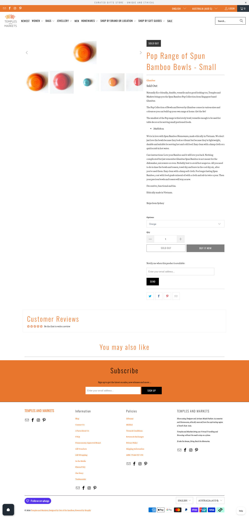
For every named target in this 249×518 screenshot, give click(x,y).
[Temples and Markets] (10, 21)
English (176, 8)
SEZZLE (129, 424)
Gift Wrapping (81, 455)
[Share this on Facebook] (158, 296)
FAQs (77, 436)
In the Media (80, 461)
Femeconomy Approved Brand (88, 442)
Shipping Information (135, 448)
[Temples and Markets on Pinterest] (20, 8)
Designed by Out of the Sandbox (61, 510)
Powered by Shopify (83, 510)
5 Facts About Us (82, 430)
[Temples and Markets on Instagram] (15, 8)
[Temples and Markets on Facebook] (9, 8)
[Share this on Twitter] (150, 296)
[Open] (8, 509)
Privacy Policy (132, 442)
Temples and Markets (39, 510)
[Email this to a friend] (176, 296)
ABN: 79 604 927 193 (134, 455)
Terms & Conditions (134, 430)
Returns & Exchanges (135, 436)
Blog (77, 418)
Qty (148, 232)
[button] (37, 21)
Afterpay (129, 418)
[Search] (241, 21)
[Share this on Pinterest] (167, 296)
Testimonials (80, 479)
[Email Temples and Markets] (4, 8)
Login (232, 8)
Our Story (79, 473)
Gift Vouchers (81, 448)
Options (150, 217)
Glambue (151, 80)
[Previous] (27, 52)
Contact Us (79, 424)
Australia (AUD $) (202, 8)
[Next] (140, 52)
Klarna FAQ (80, 467)
